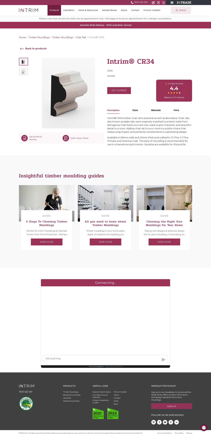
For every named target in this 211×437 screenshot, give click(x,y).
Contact (135, 10)
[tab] (119, 111)
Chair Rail (81, 37)
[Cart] (163, 2)
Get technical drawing (35, 138)
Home (22, 37)
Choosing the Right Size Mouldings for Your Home (164, 223)
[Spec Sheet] (158, 2)
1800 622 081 (141, 2)
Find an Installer (151, 10)
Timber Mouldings (39, 37)
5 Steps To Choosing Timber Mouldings (46, 223)
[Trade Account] (153, 2)
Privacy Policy (179, 433)
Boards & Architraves (71, 395)
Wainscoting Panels (71, 401)
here (113, 18)
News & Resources (88, 10)
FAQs (116, 401)
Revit (116, 404)
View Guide (46, 242)
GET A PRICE (119, 90)
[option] (46, 217)
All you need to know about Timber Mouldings (105, 223)
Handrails (67, 398)
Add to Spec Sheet (79, 138)
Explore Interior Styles (101, 392)
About (124, 10)
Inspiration (68, 10)
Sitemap (189, 433)
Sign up (171, 406)
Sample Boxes (109, 10)
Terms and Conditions (164, 433)
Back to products (36, 48)
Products (54, 10)
